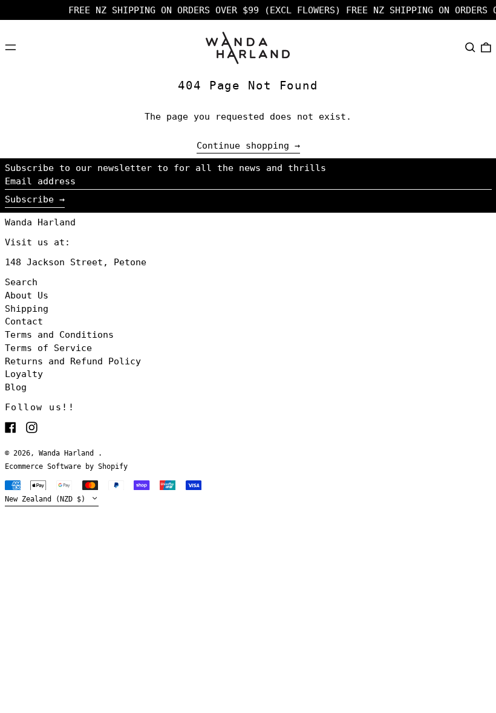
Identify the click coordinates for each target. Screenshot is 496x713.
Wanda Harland (40, 222)
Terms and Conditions (59, 334)
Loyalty (24, 374)
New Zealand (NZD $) (47, 499)
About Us (26, 295)
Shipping (26, 308)
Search (21, 282)
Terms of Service (48, 348)
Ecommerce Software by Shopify (66, 466)
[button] (470, 47)
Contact (24, 321)
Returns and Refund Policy (73, 361)
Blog (16, 387)
